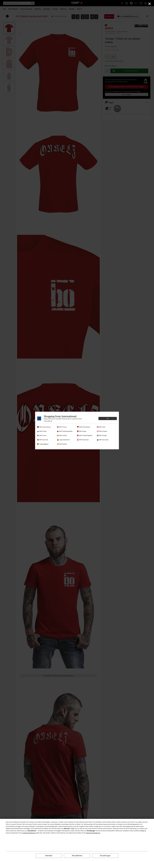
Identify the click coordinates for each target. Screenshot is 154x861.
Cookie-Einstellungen (28, 833)
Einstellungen (105, 855)
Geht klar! (48, 856)
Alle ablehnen (77, 856)
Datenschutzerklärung (93, 833)
